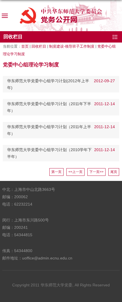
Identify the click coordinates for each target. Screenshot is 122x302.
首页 (25, 46)
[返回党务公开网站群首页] (61, 16)
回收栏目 (38, 46)
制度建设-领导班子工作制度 (71, 46)
